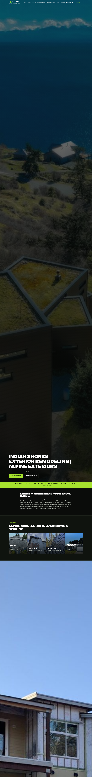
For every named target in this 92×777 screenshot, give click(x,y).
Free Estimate (78, 2)
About (25, 2)
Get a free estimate (16, 475)
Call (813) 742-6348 (31, 476)
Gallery (58, 2)
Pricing (29, 2)
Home (10, 471)
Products (34, 2)
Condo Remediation (51, 2)
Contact (63, 2)
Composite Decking (41, 2)
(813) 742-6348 (69, 2)
